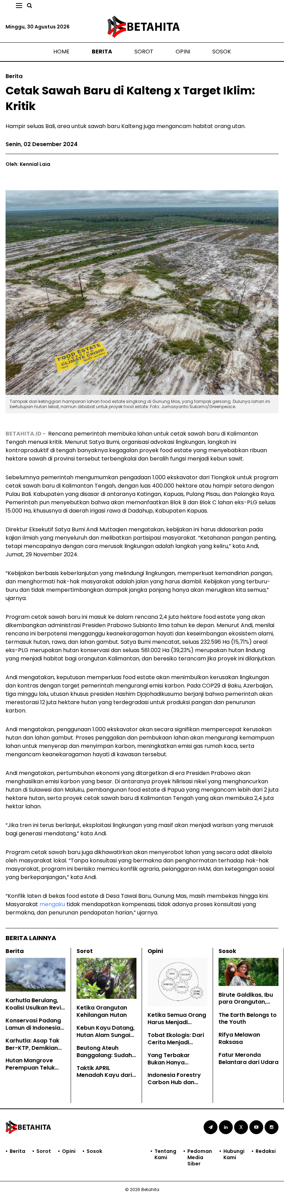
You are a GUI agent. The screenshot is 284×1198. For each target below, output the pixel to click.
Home (61, 52)
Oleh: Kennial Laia (28, 164)
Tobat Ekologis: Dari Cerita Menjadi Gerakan (176, 1042)
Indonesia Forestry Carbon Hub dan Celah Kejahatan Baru (174, 1085)
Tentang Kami (165, 1154)
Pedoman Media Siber (199, 1157)
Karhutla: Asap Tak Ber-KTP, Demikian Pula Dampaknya (32, 1048)
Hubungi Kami (234, 1154)
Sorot (143, 52)
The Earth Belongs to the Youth (248, 1018)
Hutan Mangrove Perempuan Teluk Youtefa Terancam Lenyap (32, 1071)
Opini (183, 52)
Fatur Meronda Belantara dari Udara (248, 1058)
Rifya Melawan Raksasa (239, 1038)
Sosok (221, 52)
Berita (102, 52)
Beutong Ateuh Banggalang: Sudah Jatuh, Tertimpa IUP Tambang (104, 1058)
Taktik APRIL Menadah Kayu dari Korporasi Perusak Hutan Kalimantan (104, 1079)
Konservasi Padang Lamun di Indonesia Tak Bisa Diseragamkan (33, 1031)
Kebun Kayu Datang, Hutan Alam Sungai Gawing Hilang (106, 1035)
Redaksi (266, 1151)
